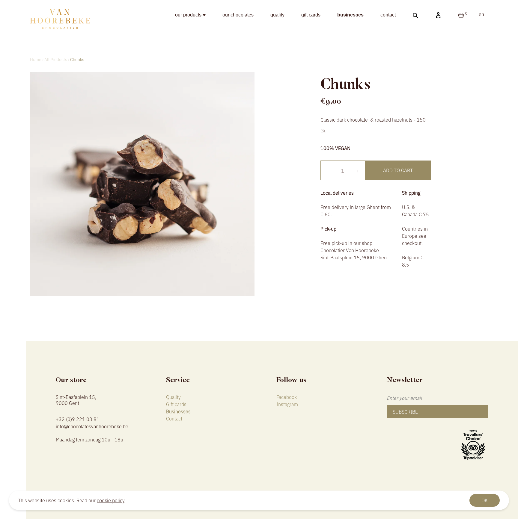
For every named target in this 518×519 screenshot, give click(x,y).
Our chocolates (238, 14)
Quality (173, 397)
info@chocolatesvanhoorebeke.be (92, 426)
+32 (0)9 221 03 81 (78, 419)
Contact (174, 418)
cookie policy (110, 500)
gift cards (310, 14)
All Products (55, 59)
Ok (484, 500)
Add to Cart (398, 170)
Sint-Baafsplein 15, (76, 399)
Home (35, 59)
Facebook (286, 397)
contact (388, 14)
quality (277, 14)
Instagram (287, 404)
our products (189, 14)
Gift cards (176, 404)
